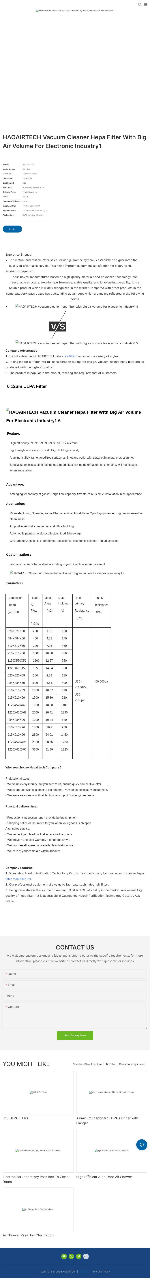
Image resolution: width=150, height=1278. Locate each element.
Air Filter (110, 1064)
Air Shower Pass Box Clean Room (29, 1235)
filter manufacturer (18, 879)
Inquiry (12, 229)
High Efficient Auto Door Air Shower (104, 1177)
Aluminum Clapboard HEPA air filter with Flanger (107, 1120)
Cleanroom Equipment (132, 1064)
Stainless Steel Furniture (87, 1064)
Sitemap (84, 1271)
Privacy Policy (101, 1271)
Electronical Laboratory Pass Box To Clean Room (36, 1179)
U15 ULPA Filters (15, 1118)
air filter (70, 356)
